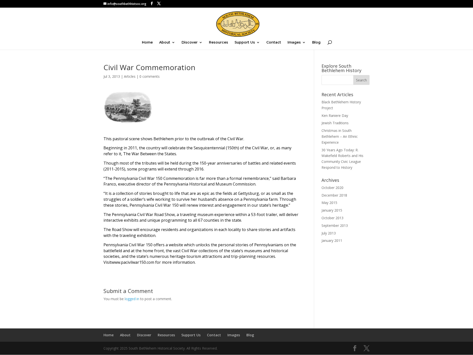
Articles (129, 76)
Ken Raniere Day (334, 115)
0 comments (149, 76)
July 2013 (328, 233)
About (164, 43)
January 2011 (331, 240)
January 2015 (331, 210)
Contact (273, 43)
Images (294, 43)
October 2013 (332, 218)
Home (147, 43)
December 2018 (334, 195)
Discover (190, 43)
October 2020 (332, 187)
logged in (132, 298)
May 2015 (329, 202)
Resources (218, 43)
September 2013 (334, 225)
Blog (316, 43)
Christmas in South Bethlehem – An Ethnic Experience (339, 136)
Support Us (245, 43)
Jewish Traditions (335, 123)
